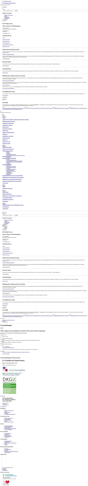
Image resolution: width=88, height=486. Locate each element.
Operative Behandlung (10, 170)
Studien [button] (3, 184)
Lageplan (5, 444)
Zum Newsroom (5, 72)
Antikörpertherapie (10, 172)
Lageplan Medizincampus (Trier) (7, 44)
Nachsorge (8, 174)
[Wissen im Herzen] (6, 483)
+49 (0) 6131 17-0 (7, 33)
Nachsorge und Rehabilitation (11, 154)
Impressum (4, 468)
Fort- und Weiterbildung (8, 429)
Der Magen (8, 165)
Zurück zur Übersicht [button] (5, 353)
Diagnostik (8, 162)
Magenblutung (9, 173)
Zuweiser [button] (3, 190)
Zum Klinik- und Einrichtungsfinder (8, 54)
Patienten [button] (3, 145)
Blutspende (6, 18)
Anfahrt (5, 16)
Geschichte (6, 450)
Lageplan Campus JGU (6, 251)
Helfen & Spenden (7, 452)
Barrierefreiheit (4, 470)
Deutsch (5, 227)
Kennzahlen (6, 448)
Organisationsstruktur (7, 449)
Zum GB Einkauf (5, 95)
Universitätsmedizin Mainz (6, 1)
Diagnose (8, 151)
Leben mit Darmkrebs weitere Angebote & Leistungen (16, 155)
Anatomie (8, 159)
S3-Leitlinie (8, 168)
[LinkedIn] (3, 458)
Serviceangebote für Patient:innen (9, 414)
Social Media (6, 434)
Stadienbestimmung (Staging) (11, 167)
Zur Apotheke (4, 97)
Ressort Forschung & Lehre (8, 421)
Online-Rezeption (7, 412)
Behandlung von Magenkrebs (11, 169)
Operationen (8, 163)
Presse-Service (6, 437)
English (5, 228)
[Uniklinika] (9, 476)
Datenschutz (4, 469)
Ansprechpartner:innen (8, 436)
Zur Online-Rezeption (6, 58)
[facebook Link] (3, 464)
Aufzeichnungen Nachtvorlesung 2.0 (10, 442)
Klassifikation (9, 153)
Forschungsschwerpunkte (8, 418)
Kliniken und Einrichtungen (8, 410)
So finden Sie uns (3, 406)
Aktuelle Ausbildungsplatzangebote (10, 428)
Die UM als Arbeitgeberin (8, 425)
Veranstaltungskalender (8, 441)
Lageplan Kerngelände (6, 39)
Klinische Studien (7, 419)
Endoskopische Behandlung (11, 171)
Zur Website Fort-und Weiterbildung (8, 88)
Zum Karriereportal (5, 65)
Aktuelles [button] (4, 203)
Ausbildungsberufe (7, 427)
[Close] (2, 8)
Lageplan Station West (6, 41)
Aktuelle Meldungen (7, 433)
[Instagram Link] (3, 462)
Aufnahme (6, 413)
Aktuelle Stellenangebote (8, 426)
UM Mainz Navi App (5, 46)
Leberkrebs (8, 157)
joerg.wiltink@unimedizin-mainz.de (8, 347)
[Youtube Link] (3, 460)
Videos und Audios (7, 435)
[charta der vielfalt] (5, 484)
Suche (3, 9)
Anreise (3, 37)
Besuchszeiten (6, 221)
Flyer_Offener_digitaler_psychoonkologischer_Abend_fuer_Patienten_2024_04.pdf (15, 352)
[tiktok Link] (3, 465)
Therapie (8, 152)
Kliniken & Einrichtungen (8, 15)
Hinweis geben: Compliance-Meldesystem (11, 451)
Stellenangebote (7, 17)
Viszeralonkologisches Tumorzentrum (8, 3)
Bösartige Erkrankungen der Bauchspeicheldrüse (14, 161)
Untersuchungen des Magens (11, 166)
